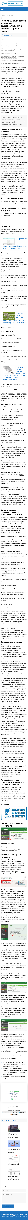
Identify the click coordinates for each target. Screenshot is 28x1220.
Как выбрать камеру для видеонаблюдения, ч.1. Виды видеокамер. (13, 1178)
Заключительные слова (8, 53)
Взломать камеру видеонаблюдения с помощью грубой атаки (13, 49)
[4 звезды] (11, 1107)
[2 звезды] (8, 1107)
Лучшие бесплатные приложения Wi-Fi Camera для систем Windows (13, 56)
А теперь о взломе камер (9, 43)
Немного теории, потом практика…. (12, 40)
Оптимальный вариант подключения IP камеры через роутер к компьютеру (14, 1150)
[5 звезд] (12, 1107)
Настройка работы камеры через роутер (13, 60)
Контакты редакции (19, 1214)
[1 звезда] (7, 1107)
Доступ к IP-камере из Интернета (11, 63)
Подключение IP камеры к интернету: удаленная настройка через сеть (14, 1164)
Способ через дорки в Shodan (10, 46)
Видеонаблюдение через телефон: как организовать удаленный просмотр (13, 1135)
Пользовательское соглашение (8, 1214)
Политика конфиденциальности (19, 1213)
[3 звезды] (10, 1107)
